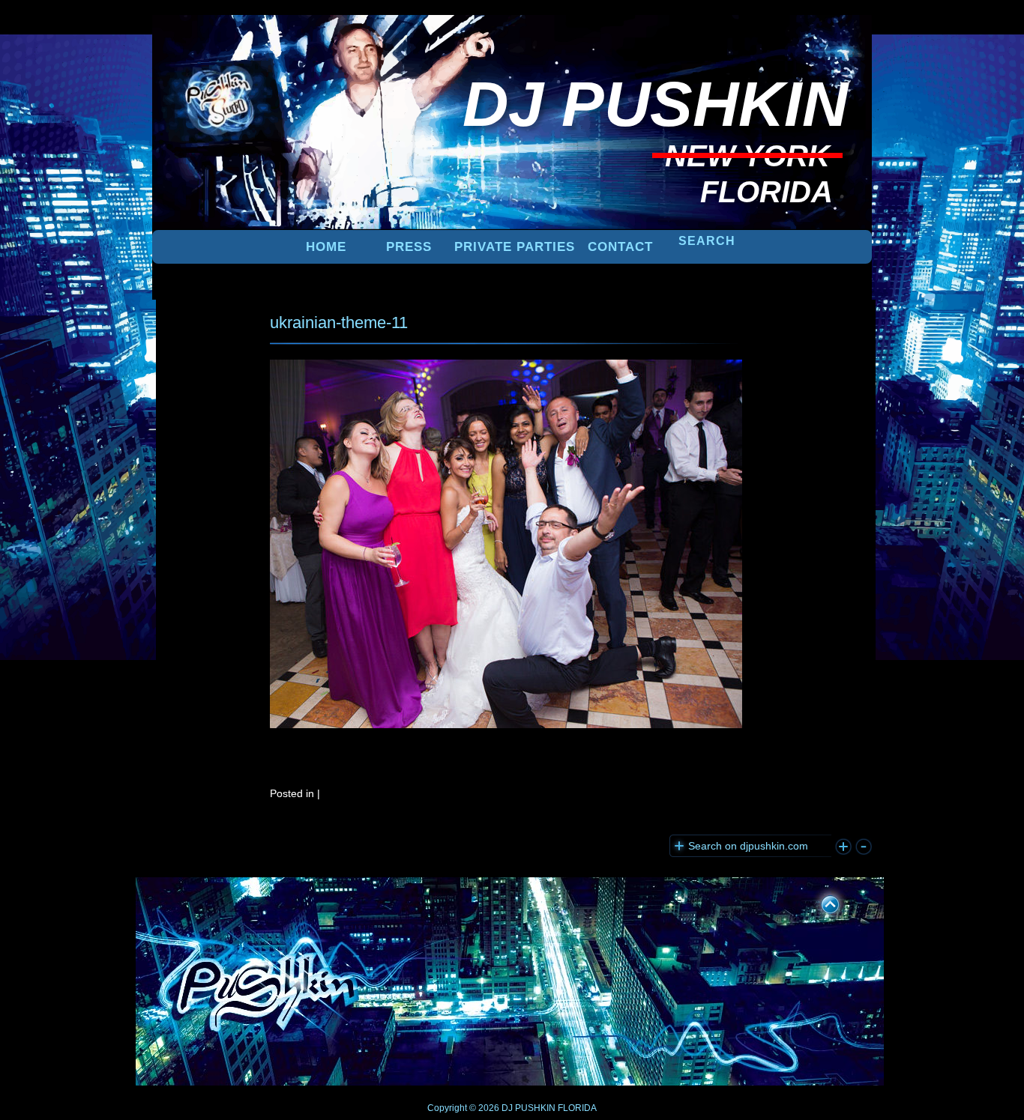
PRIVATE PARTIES (514, 247)
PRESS (409, 247)
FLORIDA (577, 1108)
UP (820, 902)
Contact (620, 247)
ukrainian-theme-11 (339, 322)
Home (326, 247)
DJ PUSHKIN (527, 1108)
